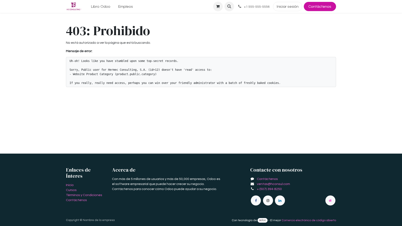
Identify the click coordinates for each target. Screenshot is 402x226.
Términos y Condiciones (84, 195)
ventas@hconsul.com (273, 184)
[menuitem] (100, 6)
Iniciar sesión (288, 7)
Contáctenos (319, 7)
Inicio (70, 185)
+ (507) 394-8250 (269, 189)
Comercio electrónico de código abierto (309, 220)
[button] (229, 6)
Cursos (71, 190)
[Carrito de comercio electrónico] (218, 6)
